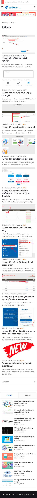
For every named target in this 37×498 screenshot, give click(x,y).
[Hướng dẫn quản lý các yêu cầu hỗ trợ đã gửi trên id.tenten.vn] (18, 282)
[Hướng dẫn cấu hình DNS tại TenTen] (7, 465)
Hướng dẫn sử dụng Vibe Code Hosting (17, 2)
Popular (9, 395)
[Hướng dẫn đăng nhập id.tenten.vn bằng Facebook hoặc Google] (18, 317)
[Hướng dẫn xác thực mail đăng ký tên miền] (7, 448)
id (8, 23)
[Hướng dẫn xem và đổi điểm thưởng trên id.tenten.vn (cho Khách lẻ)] (18, 176)
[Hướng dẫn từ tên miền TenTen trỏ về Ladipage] (7, 456)
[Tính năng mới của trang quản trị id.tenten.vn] (18, 350)
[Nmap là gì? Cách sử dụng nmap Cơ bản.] (7, 473)
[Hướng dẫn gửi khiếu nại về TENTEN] (18, 44)
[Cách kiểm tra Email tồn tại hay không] (7, 439)
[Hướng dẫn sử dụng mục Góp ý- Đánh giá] (18, 78)
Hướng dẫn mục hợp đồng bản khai (18, 127)
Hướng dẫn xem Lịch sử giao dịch (17, 159)
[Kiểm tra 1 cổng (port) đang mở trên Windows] (7, 430)
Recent (27, 395)
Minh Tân (5, 328)
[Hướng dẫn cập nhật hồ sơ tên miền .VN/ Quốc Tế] (7, 404)
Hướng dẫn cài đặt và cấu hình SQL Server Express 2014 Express (24, 421)
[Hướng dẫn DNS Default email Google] (7, 482)
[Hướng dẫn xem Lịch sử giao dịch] (18, 144)
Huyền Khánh (7, 55)
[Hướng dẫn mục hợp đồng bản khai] (18, 113)
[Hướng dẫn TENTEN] (13, 7)
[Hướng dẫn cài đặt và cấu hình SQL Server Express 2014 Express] (7, 421)
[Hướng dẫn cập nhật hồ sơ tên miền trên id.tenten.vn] (7, 412)
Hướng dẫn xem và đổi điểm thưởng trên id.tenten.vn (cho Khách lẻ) (16, 193)
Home (5, 23)
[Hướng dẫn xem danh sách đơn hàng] (18, 213)
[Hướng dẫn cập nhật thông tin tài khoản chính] (18, 248)
